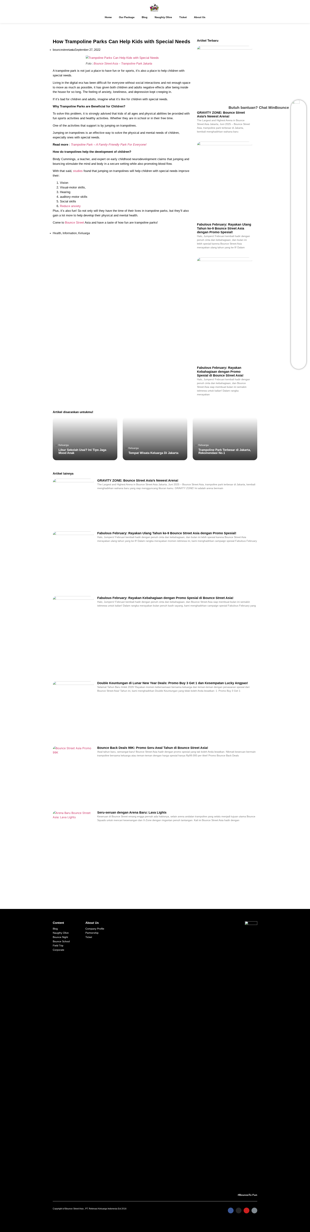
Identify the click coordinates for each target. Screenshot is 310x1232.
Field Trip (58, 945)
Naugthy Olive (61, 932)
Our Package (127, 17)
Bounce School (61, 941)
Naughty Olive (163, 17)
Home (108, 17)
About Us (199, 17)
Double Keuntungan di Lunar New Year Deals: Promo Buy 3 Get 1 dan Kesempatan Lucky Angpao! (172, 683)
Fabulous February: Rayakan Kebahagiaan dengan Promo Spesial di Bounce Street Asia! (220, 371)
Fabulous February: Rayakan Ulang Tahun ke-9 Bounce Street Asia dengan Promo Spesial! (166, 533)
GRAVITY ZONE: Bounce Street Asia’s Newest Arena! (137, 480)
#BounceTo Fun (247, 1194)
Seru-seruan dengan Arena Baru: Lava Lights (131, 812)
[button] (85, 438)
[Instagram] (238, 1210)
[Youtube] (246, 1210)
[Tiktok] (254, 1210)
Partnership (91, 932)
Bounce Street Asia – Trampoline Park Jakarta (123, 63)
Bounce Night (60, 937)
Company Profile (94, 928)
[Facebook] (231, 1210)
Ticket (183, 17)
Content (58, 923)
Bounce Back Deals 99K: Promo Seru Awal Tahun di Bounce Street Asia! (152, 748)
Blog (144, 17)
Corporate (58, 949)
